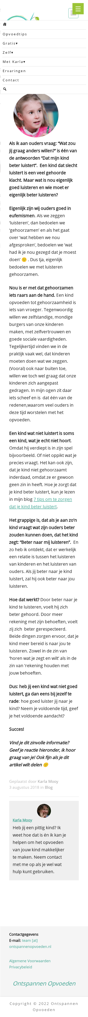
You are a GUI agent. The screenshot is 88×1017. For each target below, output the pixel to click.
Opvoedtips (15, 34)
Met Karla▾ (14, 61)
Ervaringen (14, 70)
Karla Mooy (48, 781)
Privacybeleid (20, 966)
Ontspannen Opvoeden (44, 983)
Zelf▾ (8, 52)
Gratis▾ (10, 43)
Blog (49, 787)
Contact (11, 80)
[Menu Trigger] (78, 8)
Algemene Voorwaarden (30, 960)
